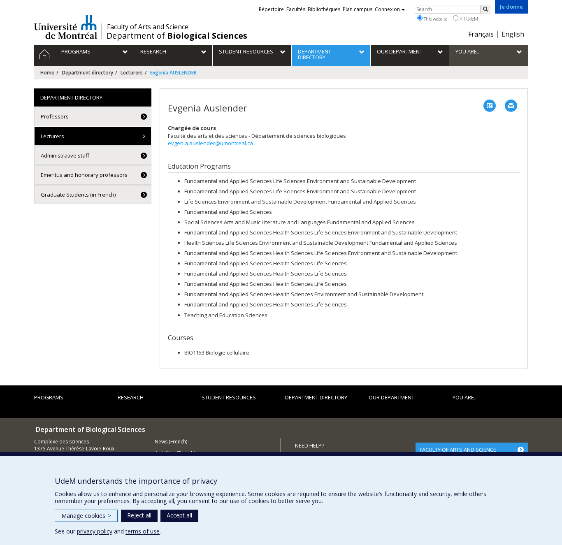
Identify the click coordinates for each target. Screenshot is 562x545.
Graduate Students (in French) (78, 194)
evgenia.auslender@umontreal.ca (210, 143)
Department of (177, 36)
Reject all (139, 515)
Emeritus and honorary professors (84, 175)
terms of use (142, 531)
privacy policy (94, 531)
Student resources (229, 397)
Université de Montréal (65, 26)
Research (131, 397)
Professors (55, 116)
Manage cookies (86, 515)
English (513, 34)
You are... (465, 397)
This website (435, 19)
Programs (48, 397)
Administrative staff (65, 155)
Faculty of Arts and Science (147, 26)
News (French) (171, 441)
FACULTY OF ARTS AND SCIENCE (458, 449)
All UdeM (468, 19)
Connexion (387, 9)
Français (481, 34)
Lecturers (132, 72)
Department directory (87, 72)
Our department (391, 397)
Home (47, 72)
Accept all (179, 515)
